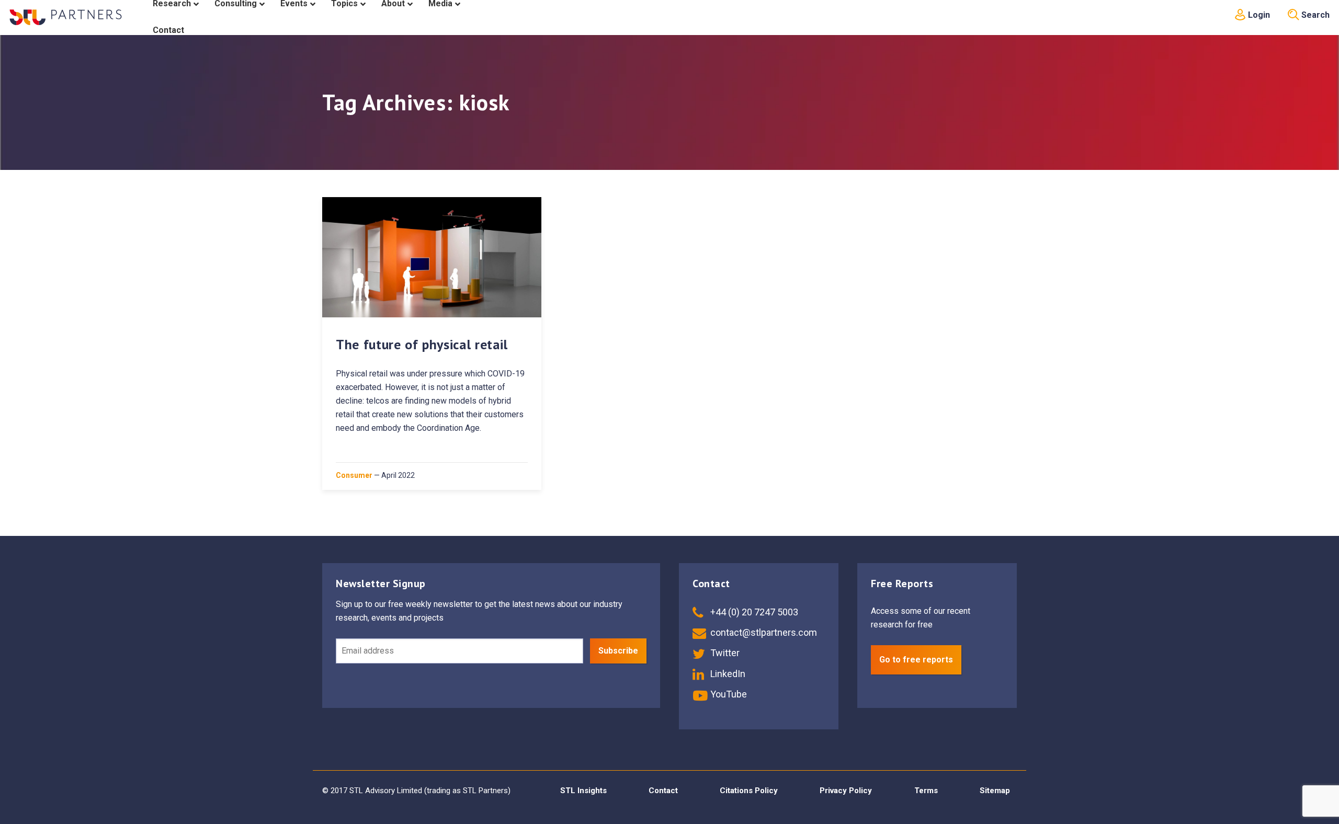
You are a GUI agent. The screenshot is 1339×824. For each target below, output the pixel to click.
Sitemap (995, 790)
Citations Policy (749, 790)
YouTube (727, 694)
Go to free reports (916, 660)
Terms (926, 790)
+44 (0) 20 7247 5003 (753, 611)
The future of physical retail (422, 344)
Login (1258, 15)
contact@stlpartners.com (762, 632)
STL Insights (583, 790)
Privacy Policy (846, 790)
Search (1314, 15)
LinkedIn (726, 673)
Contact (663, 790)
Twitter (724, 652)
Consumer (354, 475)
